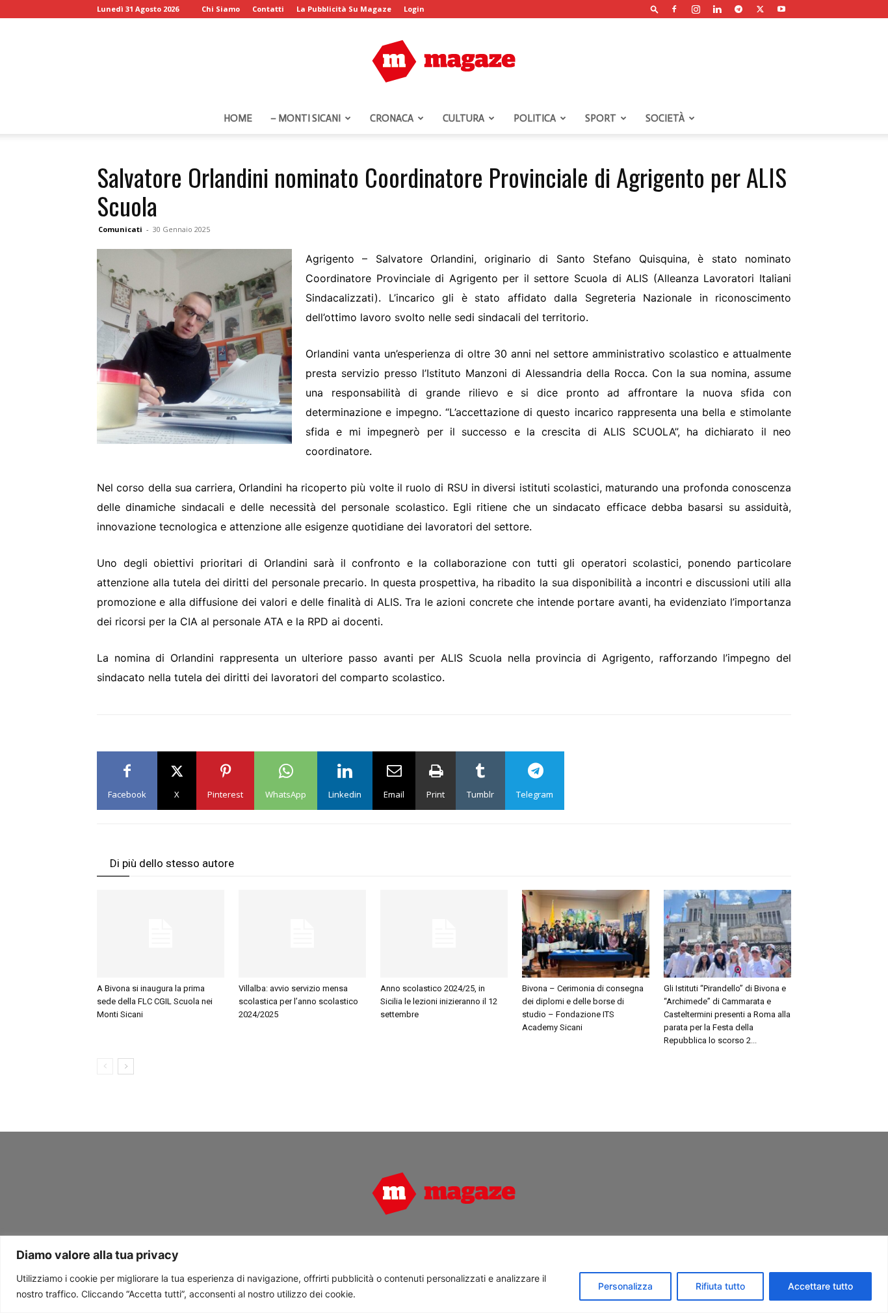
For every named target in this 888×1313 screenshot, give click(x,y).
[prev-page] (105, 1066)
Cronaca (391, 118)
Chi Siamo (221, 9)
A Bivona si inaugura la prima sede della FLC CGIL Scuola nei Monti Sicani (155, 1001)
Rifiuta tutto (720, 1286)
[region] (444, 1274)
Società (665, 118)
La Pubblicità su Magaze (343, 9)
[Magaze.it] (444, 61)
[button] (654, 9)
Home (238, 118)
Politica (535, 118)
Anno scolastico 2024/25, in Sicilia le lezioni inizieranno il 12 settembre (438, 1001)
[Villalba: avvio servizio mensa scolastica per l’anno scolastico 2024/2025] (302, 934)
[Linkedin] (717, 9)
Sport (600, 118)
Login (414, 9)
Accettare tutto (820, 1286)
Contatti (268, 9)
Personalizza (625, 1286)
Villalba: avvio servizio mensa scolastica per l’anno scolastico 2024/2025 (298, 1001)
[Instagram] (695, 9)
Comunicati (120, 229)
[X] (760, 9)
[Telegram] (738, 9)
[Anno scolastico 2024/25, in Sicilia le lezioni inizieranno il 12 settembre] (444, 934)
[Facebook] (674, 9)
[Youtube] (781, 9)
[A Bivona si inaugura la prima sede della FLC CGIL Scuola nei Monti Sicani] (160, 934)
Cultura (463, 118)
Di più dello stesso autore (172, 863)
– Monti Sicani (305, 118)
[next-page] (126, 1066)
